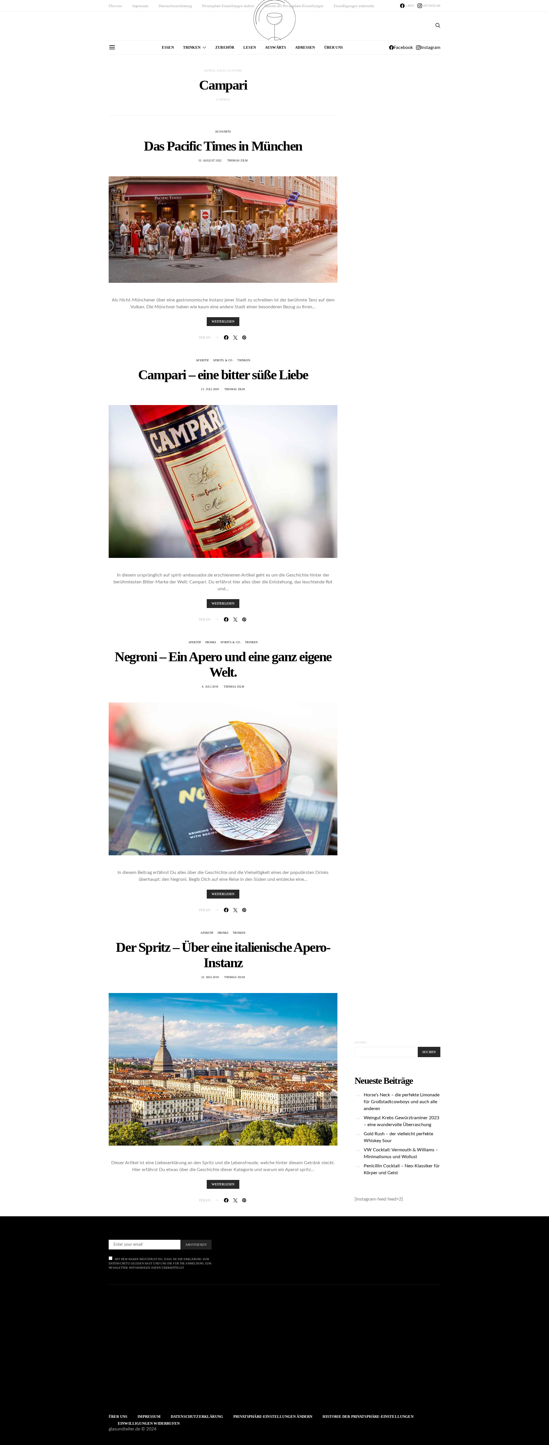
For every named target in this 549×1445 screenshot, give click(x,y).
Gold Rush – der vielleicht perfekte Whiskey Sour (398, 1137)
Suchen (361, 1042)
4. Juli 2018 (210, 686)
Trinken (191, 47)
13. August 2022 (210, 160)
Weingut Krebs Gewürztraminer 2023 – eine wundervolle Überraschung (401, 1121)
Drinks (210, 642)
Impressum (140, 6)
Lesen (249, 47)
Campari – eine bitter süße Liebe (223, 374)
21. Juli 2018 (210, 389)
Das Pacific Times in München (223, 145)
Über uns (115, 6)
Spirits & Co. (223, 360)
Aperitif (202, 360)
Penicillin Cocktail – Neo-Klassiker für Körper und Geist (402, 1169)
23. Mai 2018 (210, 977)
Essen (168, 47)
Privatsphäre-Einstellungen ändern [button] (228, 6)
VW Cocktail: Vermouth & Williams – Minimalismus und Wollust (401, 1153)
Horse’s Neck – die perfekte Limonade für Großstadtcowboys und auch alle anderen (401, 1102)
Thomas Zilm (237, 160)
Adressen (305, 47)
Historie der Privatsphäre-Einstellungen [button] (294, 6)
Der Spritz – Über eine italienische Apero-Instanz (223, 954)
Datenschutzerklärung (175, 6)
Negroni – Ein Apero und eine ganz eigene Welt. (223, 664)
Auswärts (275, 47)
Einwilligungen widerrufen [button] (354, 6)
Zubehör (224, 47)
